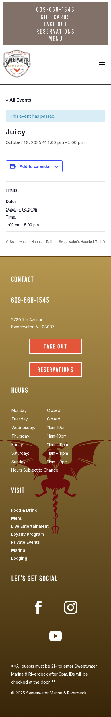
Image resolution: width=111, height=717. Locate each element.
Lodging (19, 558)
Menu (55, 38)
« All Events (18, 99)
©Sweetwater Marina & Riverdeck (49, 692)
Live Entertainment (30, 526)
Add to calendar (35, 166)
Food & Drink (24, 510)
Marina (18, 550)
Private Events (25, 542)
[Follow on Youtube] (55, 636)
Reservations (55, 31)
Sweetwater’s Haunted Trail (30, 241)
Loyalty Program (27, 534)
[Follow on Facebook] (38, 607)
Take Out (56, 24)
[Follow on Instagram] (70, 607)
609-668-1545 (55, 9)
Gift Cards (56, 17)
